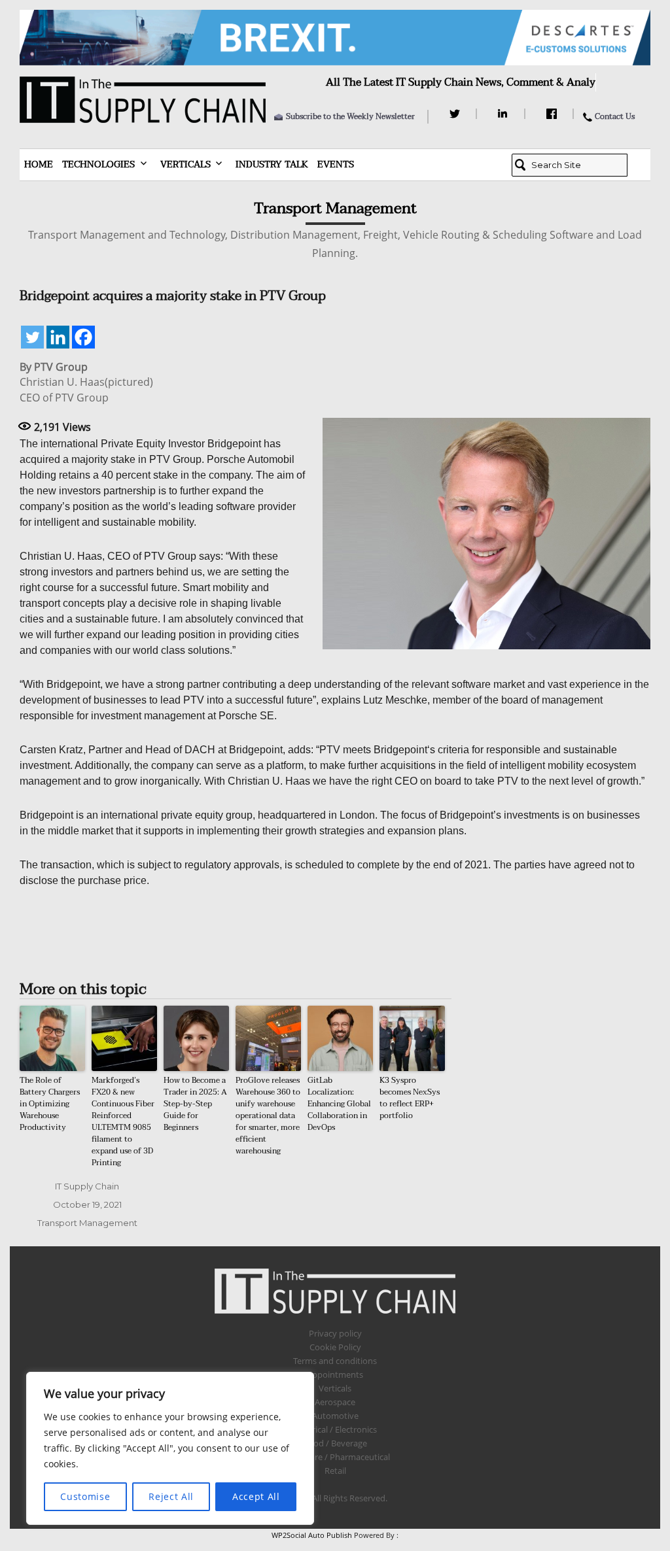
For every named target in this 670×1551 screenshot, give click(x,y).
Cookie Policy (335, 1347)
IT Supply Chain (87, 1186)
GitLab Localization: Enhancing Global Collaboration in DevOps (339, 1103)
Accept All (256, 1496)
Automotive (335, 1416)
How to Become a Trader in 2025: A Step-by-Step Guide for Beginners (195, 1103)
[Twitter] (456, 114)
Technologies (98, 164)
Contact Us (615, 116)
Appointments (335, 1374)
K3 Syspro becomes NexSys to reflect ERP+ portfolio (409, 1097)
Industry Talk (272, 164)
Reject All (171, 1496)
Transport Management (87, 1223)
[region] (170, 1448)
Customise (85, 1496)
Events (335, 164)
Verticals (185, 164)
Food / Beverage (335, 1443)
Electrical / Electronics (335, 1429)
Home (38, 164)
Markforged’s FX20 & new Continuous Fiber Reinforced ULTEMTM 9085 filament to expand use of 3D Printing (123, 1121)
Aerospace (335, 1402)
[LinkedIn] (505, 114)
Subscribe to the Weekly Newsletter (350, 116)
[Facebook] (553, 114)
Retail (335, 1470)
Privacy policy (335, 1333)
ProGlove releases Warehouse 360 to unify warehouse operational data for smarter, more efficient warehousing (268, 1115)
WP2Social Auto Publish (312, 1535)
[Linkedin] (57, 337)
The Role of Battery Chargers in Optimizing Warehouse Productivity (50, 1103)
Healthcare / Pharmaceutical (335, 1457)
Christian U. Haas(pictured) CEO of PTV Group (86, 390)
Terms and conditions (335, 1361)
